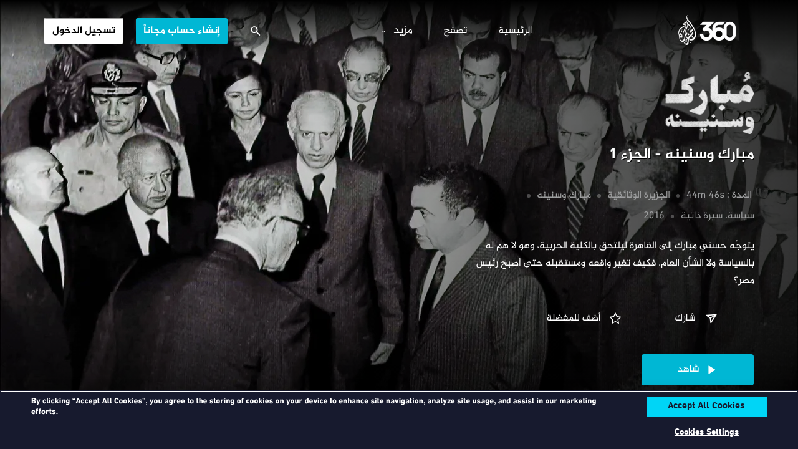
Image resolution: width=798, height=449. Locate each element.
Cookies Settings (707, 432)
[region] (399, 419)
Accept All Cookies (706, 406)
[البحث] (255, 31)
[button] (698, 318)
